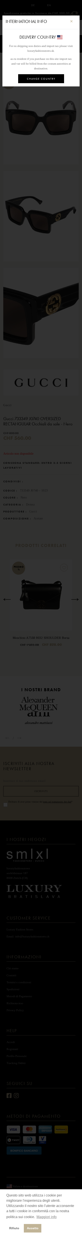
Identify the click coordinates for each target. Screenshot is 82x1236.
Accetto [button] (32, 1228)
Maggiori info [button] (47, 1217)
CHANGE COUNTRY (41, 78)
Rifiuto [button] (14, 1228)
